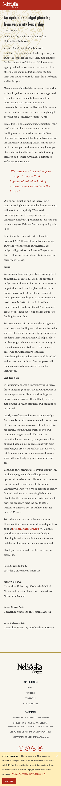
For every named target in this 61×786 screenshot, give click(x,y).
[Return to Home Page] (10, 4)
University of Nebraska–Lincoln (30, 722)
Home (30, 687)
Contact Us (30, 698)
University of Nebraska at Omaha (31, 737)
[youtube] (40, 748)
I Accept (9, 781)
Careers (30, 693)
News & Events (30, 703)
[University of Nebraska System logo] (30, 670)
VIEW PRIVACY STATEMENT (26, 773)
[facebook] (21, 748)
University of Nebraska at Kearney (30, 717)
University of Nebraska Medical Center (30, 731)
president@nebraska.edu (25, 529)
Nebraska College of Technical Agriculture (30, 726)
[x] (27, 748)
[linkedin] (33, 748)
